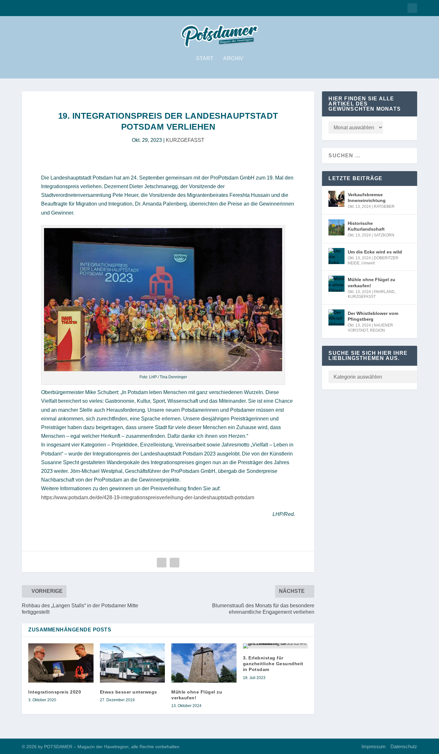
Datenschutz (403, 746)
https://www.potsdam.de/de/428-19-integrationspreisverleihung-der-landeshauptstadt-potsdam (147, 497)
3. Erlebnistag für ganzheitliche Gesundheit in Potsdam (273, 663)
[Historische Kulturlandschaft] (336, 227)
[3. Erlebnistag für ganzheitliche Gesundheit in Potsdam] (275, 645)
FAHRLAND (384, 292)
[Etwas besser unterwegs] (132, 663)
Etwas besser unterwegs (128, 691)
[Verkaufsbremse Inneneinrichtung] (336, 199)
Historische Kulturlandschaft (366, 226)
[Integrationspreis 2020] (61, 663)
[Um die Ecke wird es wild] (336, 256)
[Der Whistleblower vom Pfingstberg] (336, 317)
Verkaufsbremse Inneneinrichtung (367, 197)
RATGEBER (384, 206)
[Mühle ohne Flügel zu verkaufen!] (204, 663)
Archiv (233, 58)
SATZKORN (384, 235)
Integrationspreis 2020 (54, 691)
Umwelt (368, 263)
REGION (377, 330)
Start (204, 58)
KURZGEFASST (185, 140)
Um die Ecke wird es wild (375, 251)
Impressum (374, 746)
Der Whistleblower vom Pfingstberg (373, 316)
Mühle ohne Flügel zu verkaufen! (371, 282)
